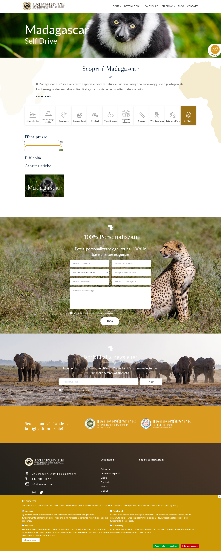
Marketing (118, 525)
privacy (86, 390)
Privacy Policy (107, 313)
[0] (25, 145)
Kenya (104, 486)
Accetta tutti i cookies (166, 546)
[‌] (28, 492)
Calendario (151, 6)
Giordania (105, 482)
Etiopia (104, 477)
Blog (181, 6)
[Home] (45, 6)
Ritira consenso (190, 546)
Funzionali (118, 511)
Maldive (104, 490)
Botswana (105, 469)
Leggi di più (43, 96)
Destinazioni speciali (110, 473)
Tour (116, 6)
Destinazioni (132, 6)
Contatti (192, 6)
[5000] (61, 145)
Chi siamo (167, 6)
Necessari (29, 511)
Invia (110, 321)
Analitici (29, 525)
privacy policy (172, 505)
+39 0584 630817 (41, 479)
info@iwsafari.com (42, 484)
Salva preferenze (31, 540)
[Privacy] (71, 313)
